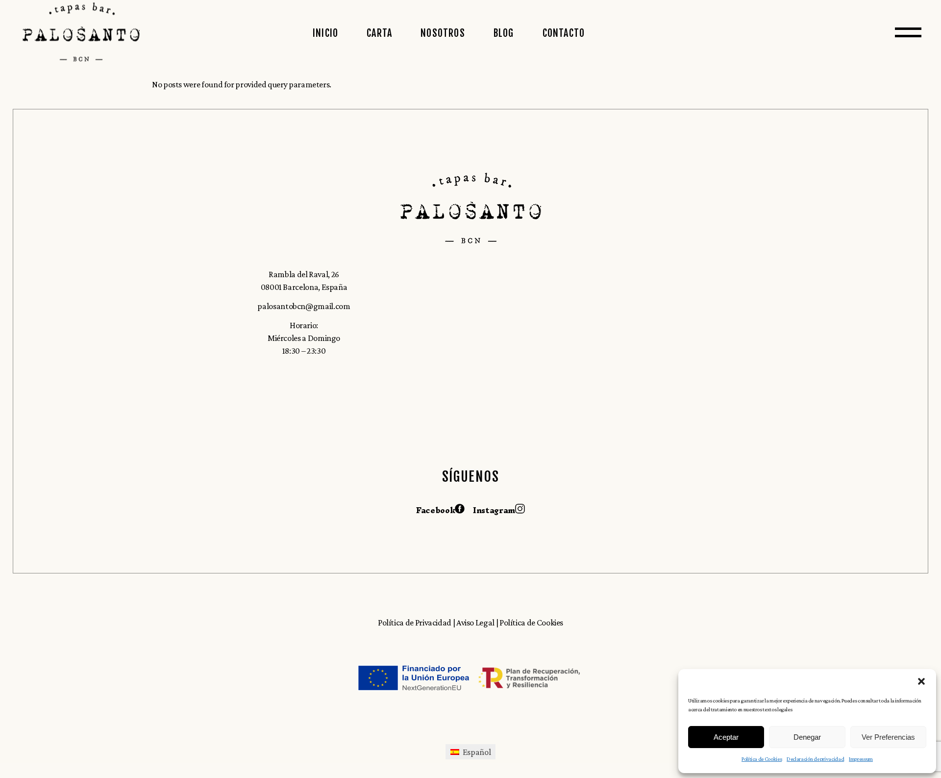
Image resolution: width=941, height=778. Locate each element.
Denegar (807, 737)
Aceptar (726, 737)
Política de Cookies (762, 758)
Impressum (861, 758)
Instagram (494, 510)
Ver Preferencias (888, 737)
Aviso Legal (476, 622)
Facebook (435, 510)
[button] (921, 681)
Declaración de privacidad (815, 758)
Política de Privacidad (414, 622)
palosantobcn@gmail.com (303, 306)
